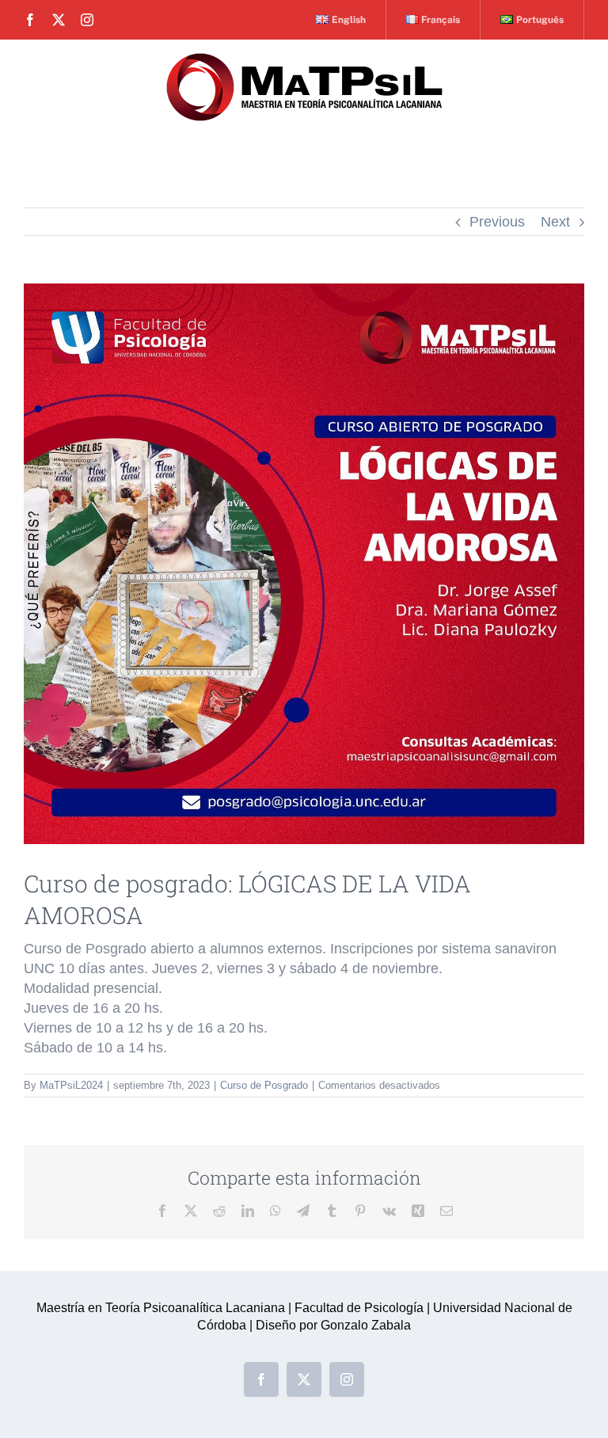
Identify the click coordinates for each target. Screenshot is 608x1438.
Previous (497, 222)
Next (555, 222)
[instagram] (87, 19)
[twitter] (58, 19)
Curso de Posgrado (264, 1085)
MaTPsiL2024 (71, 1085)
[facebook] (30, 19)
